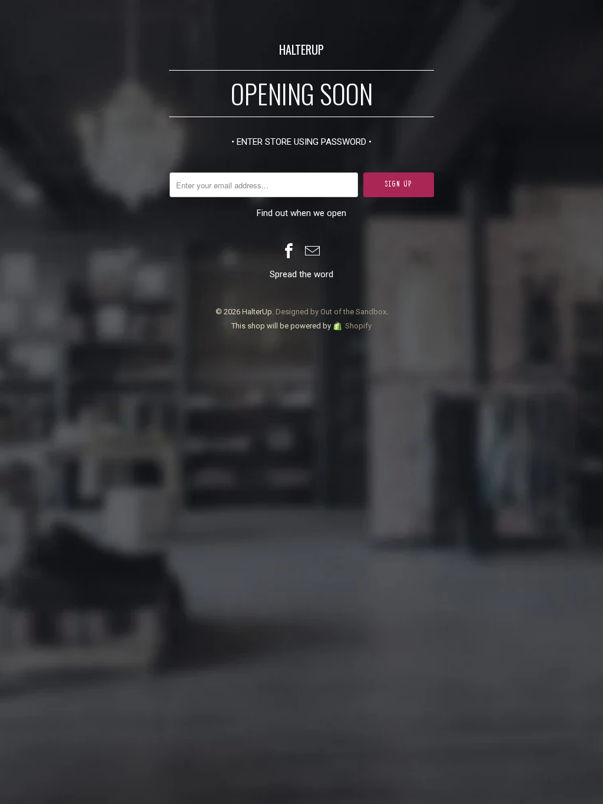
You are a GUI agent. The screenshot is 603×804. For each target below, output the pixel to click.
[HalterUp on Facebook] (289, 252)
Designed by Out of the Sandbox (331, 311)
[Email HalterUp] (313, 252)
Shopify (358, 325)
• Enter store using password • (301, 142)
